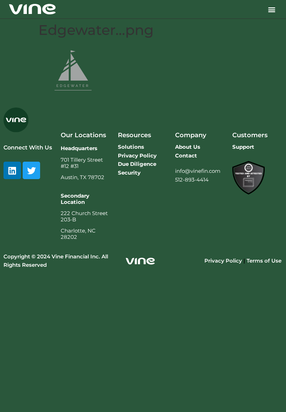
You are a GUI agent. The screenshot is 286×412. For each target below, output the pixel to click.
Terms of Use (264, 260)
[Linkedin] (12, 170)
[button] (271, 9)
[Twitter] (31, 170)
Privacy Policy (223, 260)
